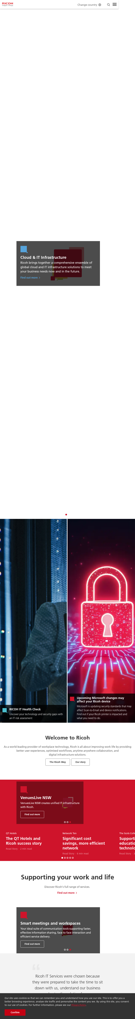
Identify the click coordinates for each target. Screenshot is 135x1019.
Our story (80, 762)
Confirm (15, 1012)
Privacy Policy (78, 1005)
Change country (87, 4)
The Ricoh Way (58, 762)
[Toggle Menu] (115, 4)
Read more (44, 940)
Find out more (40, 277)
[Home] (8, 4)
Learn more (52, 811)
